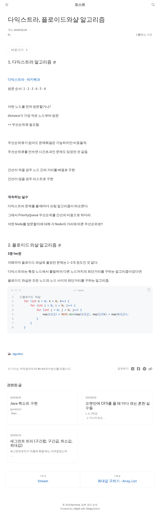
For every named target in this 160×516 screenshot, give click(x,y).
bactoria (75, 504)
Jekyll (76, 508)
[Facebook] (138, 369)
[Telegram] (144, 369)
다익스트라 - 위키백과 (24, 79)
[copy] (148, 290)
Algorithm (17, 354)
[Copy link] (150, 369)
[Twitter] (133, 369)
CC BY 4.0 (39, 368)
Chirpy (89, 508)
